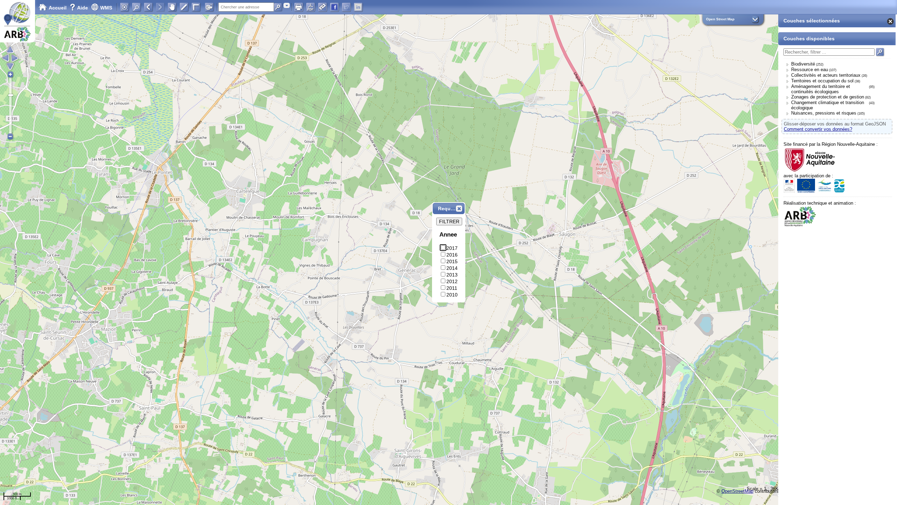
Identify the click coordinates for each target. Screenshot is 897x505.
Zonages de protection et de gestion (827, 97)
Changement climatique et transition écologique (827, 105)
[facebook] (334, 7)
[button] (459, 208)
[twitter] (346, 7)
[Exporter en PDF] (310, 7)
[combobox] (286, 5)
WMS (106, 8)
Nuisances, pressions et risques (823, 113)
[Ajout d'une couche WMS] (209, 7)
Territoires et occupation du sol (822, 80)
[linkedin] (358, 7)
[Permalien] (322, 7)
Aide (79, 8)
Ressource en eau (809, 69)
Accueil (58, 8)
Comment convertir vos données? (818, 129)
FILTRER (449, 221)
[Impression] (298, 7)
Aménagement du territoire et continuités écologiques (820, 89)
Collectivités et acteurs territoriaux (826, 75)
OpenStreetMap (737, 491)
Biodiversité (803, 64)
